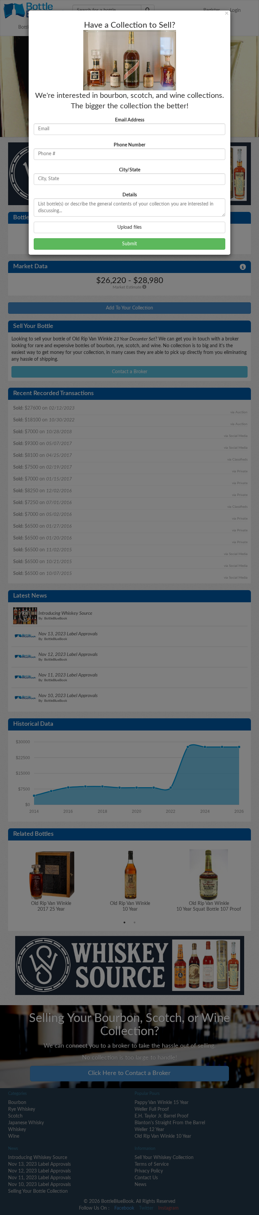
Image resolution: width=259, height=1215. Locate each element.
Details (129, 195)
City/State (129, 170)
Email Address (129, 120)
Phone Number (129, 145)
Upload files (129, 227)
